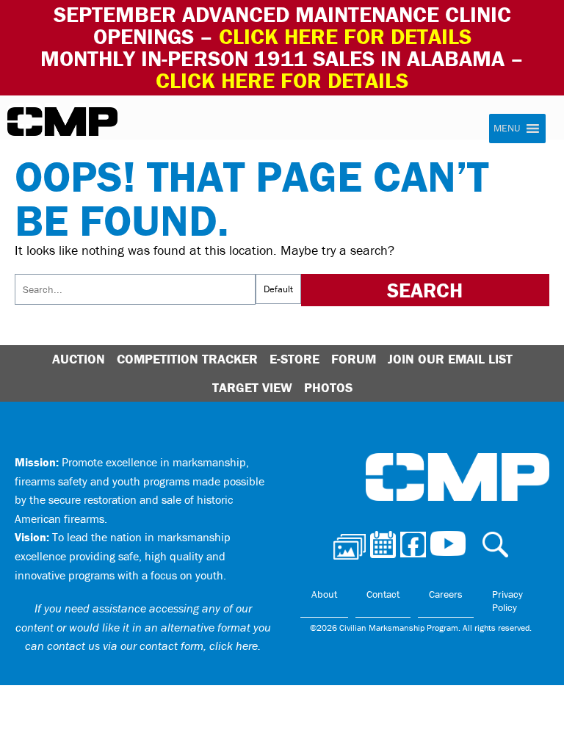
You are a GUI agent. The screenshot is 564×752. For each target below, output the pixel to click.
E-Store (294, 358)
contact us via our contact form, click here (152, 645)
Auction (78, 358)
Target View (252, 387)
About (324, 594)
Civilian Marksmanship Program (62, 122)
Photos (328, 387)
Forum (353, 358)
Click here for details (345, 36)
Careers (446, 594)
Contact (383, 594)
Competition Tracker (187, 358)
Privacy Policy (507, 601)
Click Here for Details (282, 80)
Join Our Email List (450, 358)
